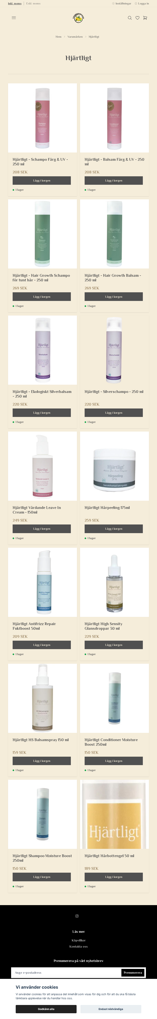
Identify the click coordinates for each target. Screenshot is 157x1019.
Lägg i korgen (41, 180)
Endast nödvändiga (111, 1009)
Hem (58, 36)
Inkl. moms (14, 3)
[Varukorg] (145, 18)
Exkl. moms (33, 3)
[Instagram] (76, 916)
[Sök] (130, 18)
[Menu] (14, 18)
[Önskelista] (137, 18)
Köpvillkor (79, 940)
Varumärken (75, 36)
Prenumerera (133, 972)
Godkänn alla (46, 1009)
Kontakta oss (78, 946)
